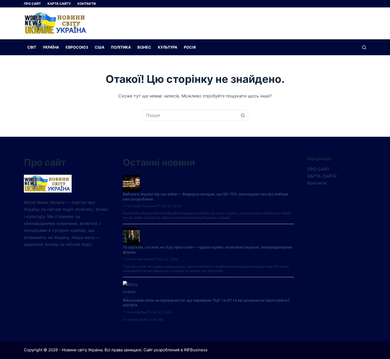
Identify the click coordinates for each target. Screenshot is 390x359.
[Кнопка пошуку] (243, 115)
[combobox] (190, 115)
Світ (31, 47)
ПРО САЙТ (32, 4)
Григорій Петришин (142, 206)
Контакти (86, 4)
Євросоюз (77, 47)
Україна (51, 47)
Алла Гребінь (137, 312)
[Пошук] (364, 47)
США (99, 47)
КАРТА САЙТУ (59, 4)
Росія (190, 47)
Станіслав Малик (140, 259)
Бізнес (144, 47)
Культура (167, 47)
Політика (121, 47)
